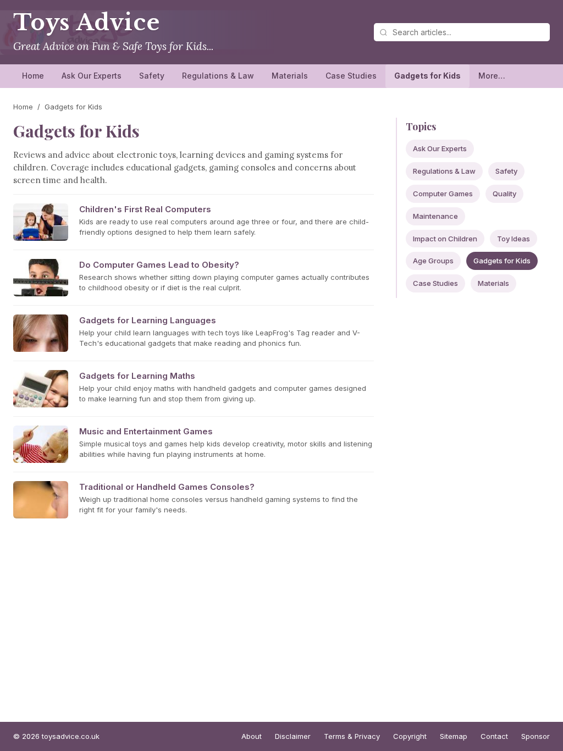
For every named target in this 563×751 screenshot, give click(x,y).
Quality (504, 193)
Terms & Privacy (352, 736)
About (251, 736)
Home (33, 75)
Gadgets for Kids (427, 75)
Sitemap (453, 736)
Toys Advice (86, 22)
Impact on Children (445, 238)
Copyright (410, 736)
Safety (151, 75)
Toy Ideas (513, 238)
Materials (290, 75)
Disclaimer (293, 736)
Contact (494, 736)
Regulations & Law (218, 75)
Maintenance (435, 216)
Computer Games (443, 193)
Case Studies (351, 75)
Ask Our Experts (92, 75)
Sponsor (535, 736)
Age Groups (433, 260)
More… (491, 75)
